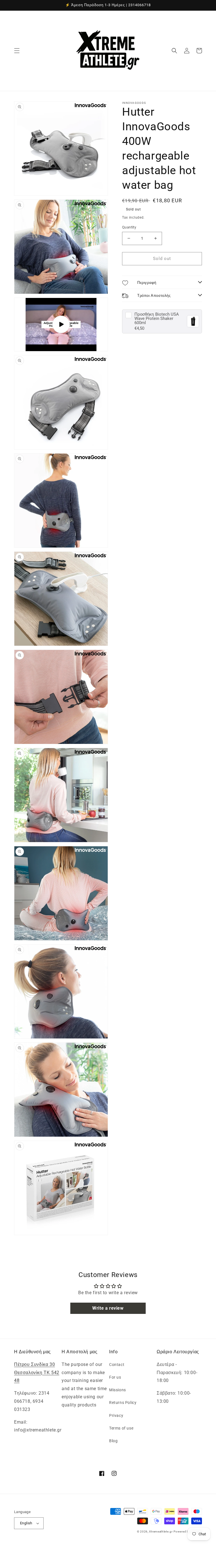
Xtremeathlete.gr (160, 1531)
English (26, 1523)
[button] (17, 50)
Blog (113, 1441)
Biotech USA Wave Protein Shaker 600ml (156, 318)
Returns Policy (122, 1402)
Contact (116, 1364)
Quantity (129, 227)
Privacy (116, 1415)
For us (115, 1377)
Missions (117, 1390)
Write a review (107, 1308)
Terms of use (121, 1428)
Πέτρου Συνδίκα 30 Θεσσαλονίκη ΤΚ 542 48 (36, 1372)
